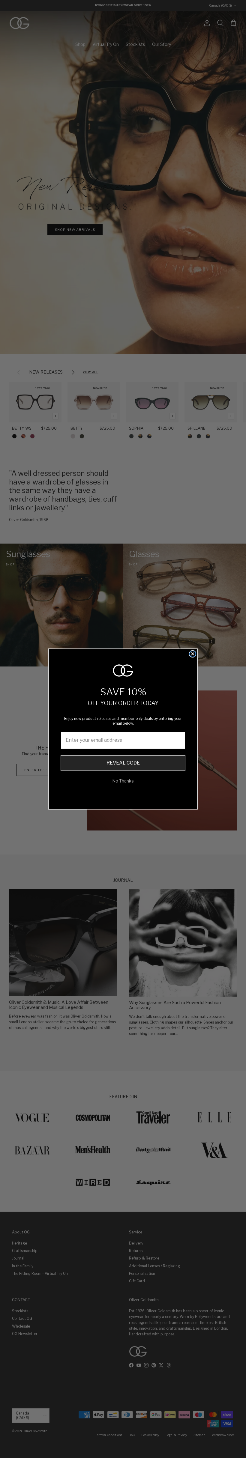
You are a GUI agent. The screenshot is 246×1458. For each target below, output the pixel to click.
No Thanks (123, 780)
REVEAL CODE (123, 763)
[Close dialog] (193, 654)
